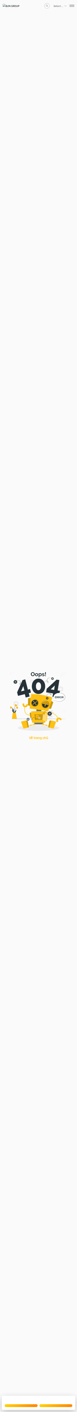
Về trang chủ (38, 737)
